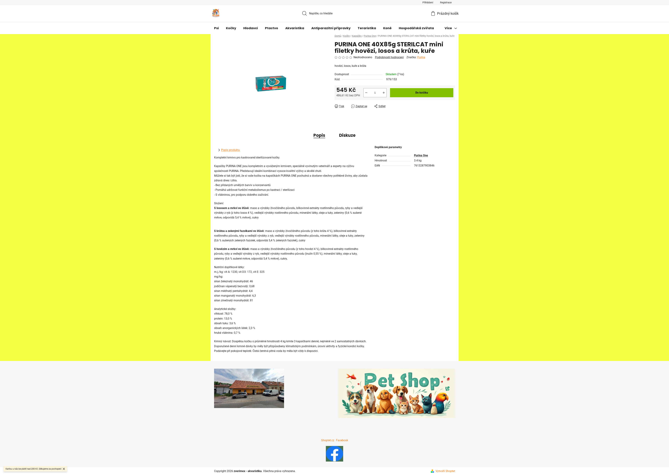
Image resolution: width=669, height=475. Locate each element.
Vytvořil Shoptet (445, 471)
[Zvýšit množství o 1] (383, 92)
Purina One (421, 155)
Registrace (446, 2)
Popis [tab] (319, 135)
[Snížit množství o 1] (366, 92)
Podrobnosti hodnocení (389, 57)
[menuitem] (216, 28)
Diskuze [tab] (347, 135)
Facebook (342, 440)
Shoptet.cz (327, 440)
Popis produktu (230, 150)
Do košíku (421, 92)
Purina (421, 57)
